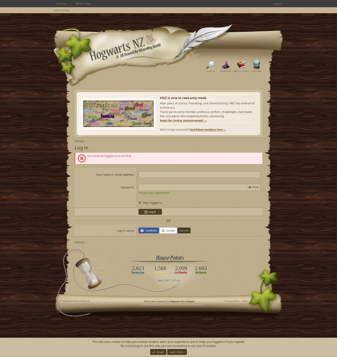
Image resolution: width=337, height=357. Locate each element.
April (160, 280)
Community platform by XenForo (173, 304)
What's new (83, 3)
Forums (61, 3)
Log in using (125, 230)
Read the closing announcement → (183, 120)
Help (245, 301)
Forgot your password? (154, 193)
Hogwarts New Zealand (75, 301)
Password (127, 187)
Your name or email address (115, 174)
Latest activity (61, 10)
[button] (70, 3)
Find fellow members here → (207, 129)
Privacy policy (231, 301)
